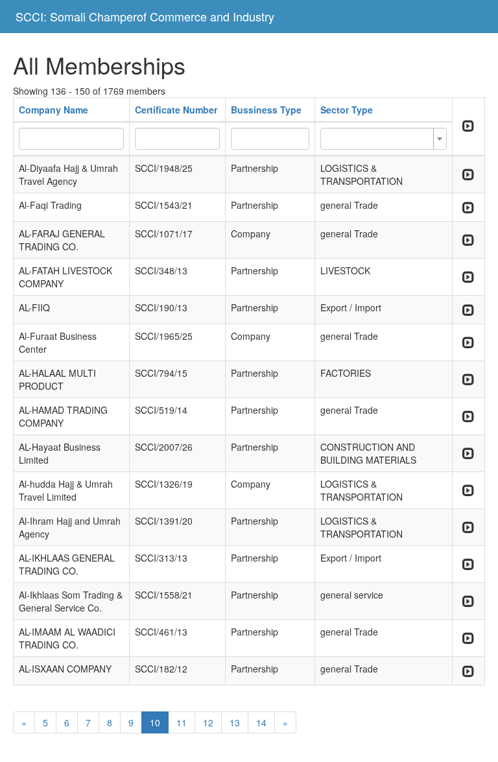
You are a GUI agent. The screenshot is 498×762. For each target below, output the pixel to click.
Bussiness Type (266, 109)
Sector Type (346, 109)
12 (208, 722)
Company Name (53, 109)
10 (155, 722)
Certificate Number (176, 109)
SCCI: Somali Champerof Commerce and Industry (145, 16)
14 (261, 722)
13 (235, 722)
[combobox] (383, 139)
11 (181, 722)
